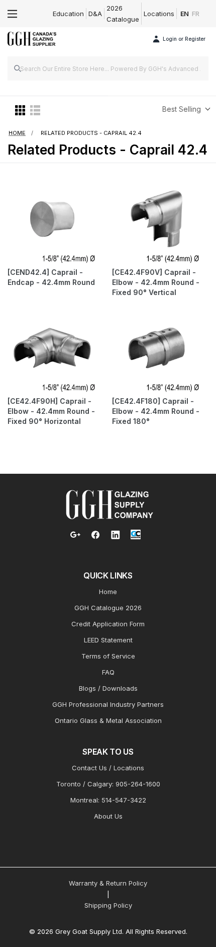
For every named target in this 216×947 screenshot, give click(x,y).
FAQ (108, 672)
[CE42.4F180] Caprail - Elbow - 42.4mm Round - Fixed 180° (155, 411)
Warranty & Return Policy (108, 883)
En (184, 14)
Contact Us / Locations (108, 768)
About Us (108, 816)
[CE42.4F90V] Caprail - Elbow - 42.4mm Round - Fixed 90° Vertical (155, 282)
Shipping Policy (108, 905)
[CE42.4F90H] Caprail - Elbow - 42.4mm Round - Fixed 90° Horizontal (51, 411)
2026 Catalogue (122, 13)
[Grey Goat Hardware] (109, 504)
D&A (95, 14)
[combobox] (108, 68)
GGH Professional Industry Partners (108, 704)
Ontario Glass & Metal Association (108, 720)
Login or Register (184, 39)
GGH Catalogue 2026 (108, 608)
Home (108, 592)
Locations (159, 14)
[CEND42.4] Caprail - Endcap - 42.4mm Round (51, 277)
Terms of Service (108, 656)
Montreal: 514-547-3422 (108, 800)
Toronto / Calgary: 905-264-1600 (108, 784)
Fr (195, 14)
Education (68, 14)
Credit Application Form (108, 624)
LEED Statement (108, 640)
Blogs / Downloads (108, 688)
